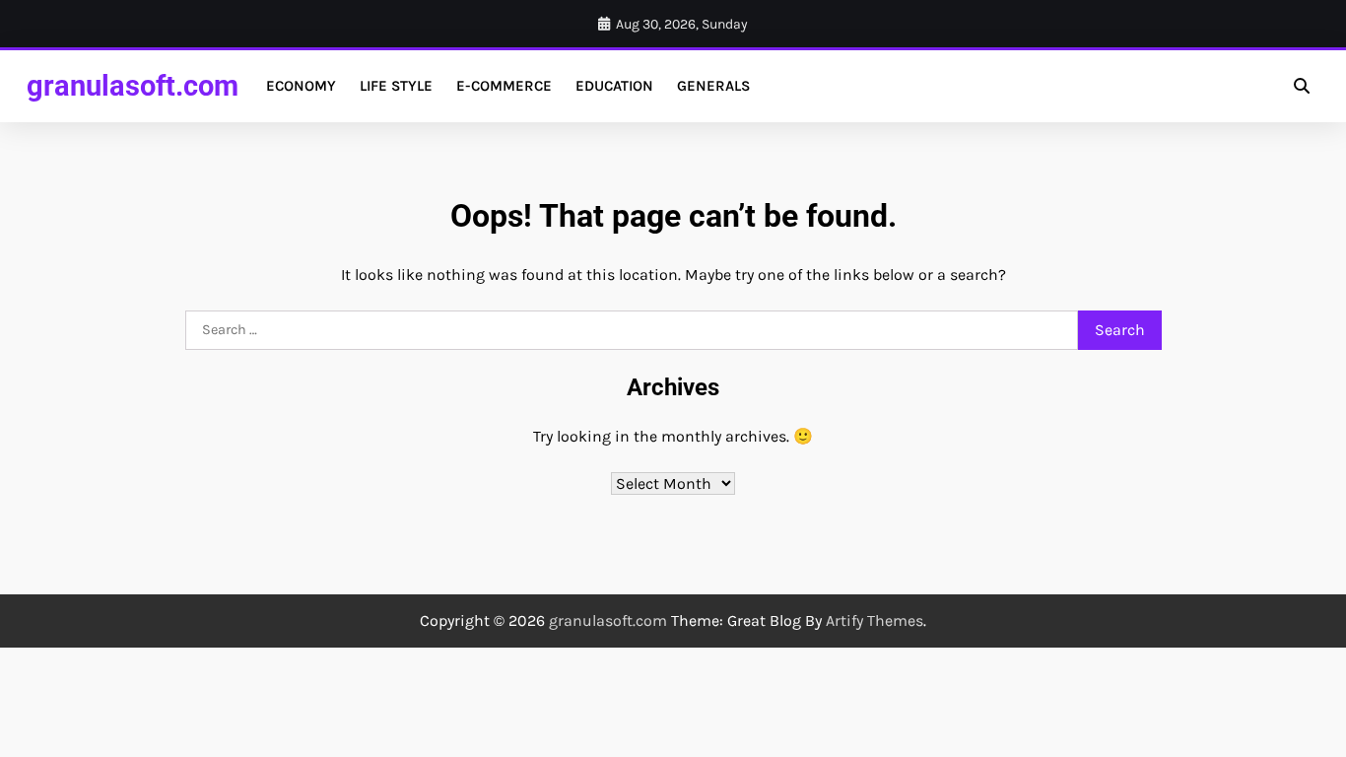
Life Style (396, 86)
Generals (713, 86)
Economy (301, 86)
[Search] (1301, 85)
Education (614, 86)
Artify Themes (874, 620)
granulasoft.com (132, 86)
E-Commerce (504, 86)
